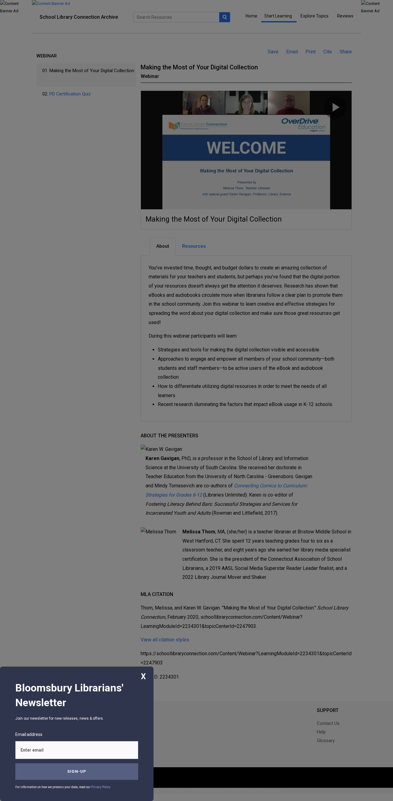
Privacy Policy (101, 787)
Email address (28, 734)
